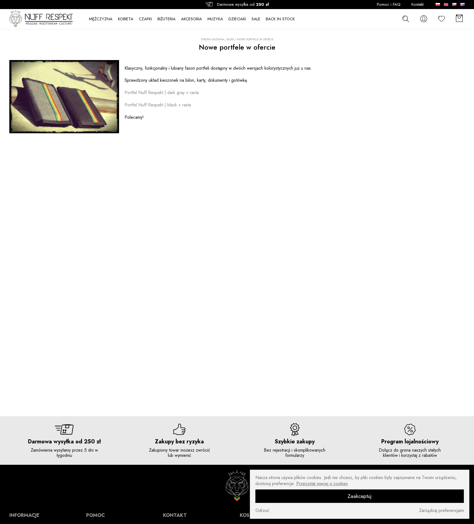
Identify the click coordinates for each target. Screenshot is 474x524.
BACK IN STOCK (280, 19)
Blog (230, 39)
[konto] (423, 19)
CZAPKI (145, 19)
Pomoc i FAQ (388, 4)
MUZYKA (215, 19)
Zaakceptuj (360, 496)
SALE (256, 19)
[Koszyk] (459, 19)
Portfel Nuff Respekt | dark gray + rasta (162, 92)
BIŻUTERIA (166, 19)
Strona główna (212, 39)
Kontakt (417, 4)
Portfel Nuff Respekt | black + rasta (158, 105)
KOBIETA (125, 19)
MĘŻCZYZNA (100, 19)
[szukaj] (406, 19)
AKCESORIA (191, 19)
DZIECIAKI (237, 19)
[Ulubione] (441, 19)
